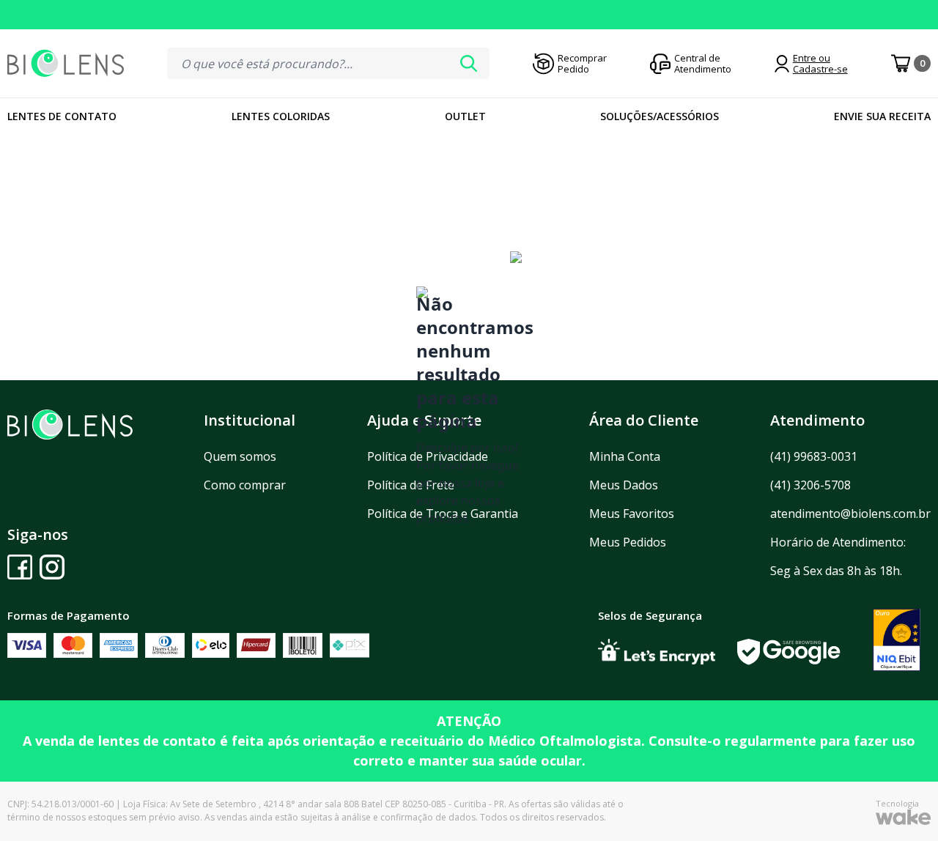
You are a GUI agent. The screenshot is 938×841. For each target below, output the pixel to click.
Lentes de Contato (62, 116)
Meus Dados (623, 485)
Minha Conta (624, 456)
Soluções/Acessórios (659, 116)
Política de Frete (410, 485)
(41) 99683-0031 (813, 456)
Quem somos (240, 456)
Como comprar (245, 485)
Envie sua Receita (882, 116)
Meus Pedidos (627, 542)
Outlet (465, 116)
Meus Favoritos (631, 513)
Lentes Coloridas (281, 116)
